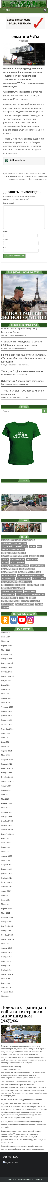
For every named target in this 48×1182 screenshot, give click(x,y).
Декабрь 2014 (6, 983)
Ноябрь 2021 (6, 878)
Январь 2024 (6, 764)
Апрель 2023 (6, 803)
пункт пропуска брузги (25, 604)
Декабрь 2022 (7, 821)
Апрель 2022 (6, 856)
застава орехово (8, 578)
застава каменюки (27, 569)
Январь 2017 (6, 966)
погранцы (23, 598)
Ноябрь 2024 (6, 720)
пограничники (29, 591)
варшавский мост (36, 556)
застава (5, 562)
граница (5, 559)
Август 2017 (6, 961)
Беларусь (5, 540)
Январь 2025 (6, 711)
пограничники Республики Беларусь (30, 594)
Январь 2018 (6, 952)
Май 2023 (5, 799)
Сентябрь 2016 (7, 974)
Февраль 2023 (7, 812)
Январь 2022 (6, 869)
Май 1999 (5, 996)
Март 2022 (5, 860)
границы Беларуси (17, 559)
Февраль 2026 (7, 654)
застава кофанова (9, 575)
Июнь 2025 (5, 689)
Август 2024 (6, 733)
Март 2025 (5, 703)
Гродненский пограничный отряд (14, 546)
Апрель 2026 (6, 646)
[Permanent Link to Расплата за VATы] (24, 54)
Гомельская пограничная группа (14, 543)
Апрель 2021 (6, 909)
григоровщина (32, 559)
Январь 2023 (6, 816)
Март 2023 (5, 808)
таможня (5, 607)
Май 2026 (5, 641)
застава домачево (17, 562)
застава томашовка (9, 582)
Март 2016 (5, 979)
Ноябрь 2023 (6, 773)
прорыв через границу (30, 601)
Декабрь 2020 (7, 926)
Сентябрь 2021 (7, 887)
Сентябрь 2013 (7, 988)
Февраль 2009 (7, 992)
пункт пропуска (8, 604)
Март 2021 (5, 913)
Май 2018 (5, 944)
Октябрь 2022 (7, 830)
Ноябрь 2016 (6, 970)
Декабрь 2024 (7, 716)
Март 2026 (5, 650)
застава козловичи (9, 572)
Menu (8, 10)
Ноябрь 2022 (6, 825)
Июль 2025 (6, 685)
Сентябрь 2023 (7, 781)
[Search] (45, 10)
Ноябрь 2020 (6, 931)
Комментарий (9, 203)
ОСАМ (39, 546)
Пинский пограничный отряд (13, 549)
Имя (5, 232)
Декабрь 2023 (7, 768)
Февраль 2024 (7, 760)
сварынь (39, 604)
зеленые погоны (25, 582)
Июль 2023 (6, 790)
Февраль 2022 (7, 865)
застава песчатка (23, 578)
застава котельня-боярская (29, 572)
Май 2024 (5, 746)
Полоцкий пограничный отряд (13, 553)
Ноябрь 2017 (6, 957)
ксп (41, 585)
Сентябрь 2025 (7, 676)
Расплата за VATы (24, 36)
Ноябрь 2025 (6, 667)
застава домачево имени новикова (15, 565)
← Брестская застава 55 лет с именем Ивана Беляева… (23, 174)
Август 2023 (6, 786)
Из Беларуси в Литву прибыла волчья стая (22, 381)
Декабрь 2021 (6, 874)
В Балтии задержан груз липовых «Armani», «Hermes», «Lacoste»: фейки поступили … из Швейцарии (23, 358)
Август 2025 (6, 681)
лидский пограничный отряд (13, 588)
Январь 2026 (6, 659)
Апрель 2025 (6, 698)
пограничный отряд (9, 598)
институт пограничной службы (14, 585)
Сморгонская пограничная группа (14, 556)
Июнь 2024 (5, 742)
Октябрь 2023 (7, 777)
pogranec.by (38, 1149)
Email (6, 240)
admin (21, 160)
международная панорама (12, 591)
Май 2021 (5, 904)
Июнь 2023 (5, 795)
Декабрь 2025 (7, 663)
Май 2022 (5, 852)
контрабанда (33, 585)
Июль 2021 (5, 895)
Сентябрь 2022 (7, 834)
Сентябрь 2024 (7, 729)
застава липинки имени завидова (31, 575)
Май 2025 (5, 694)
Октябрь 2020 (7, 935)
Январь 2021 (6, 922)
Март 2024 (5, 755)
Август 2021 (6, 891)
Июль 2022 (6, 843)
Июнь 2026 (5, 637)
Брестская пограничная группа (23, 540)
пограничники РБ (8, 594)
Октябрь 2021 (6, 882)
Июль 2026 (6, 632)
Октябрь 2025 (7, 672)
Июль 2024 (5, 738)
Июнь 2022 (5, 847)
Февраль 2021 (7, 917)
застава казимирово (10, 569)
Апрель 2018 (6, 948)
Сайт (5, 247)
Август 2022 (6, 838)
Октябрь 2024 (7, 725)
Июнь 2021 (5, 900)
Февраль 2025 (7, 707)
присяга (32, 598)
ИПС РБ (32, 546)
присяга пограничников (11, 601)
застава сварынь (38, 578)
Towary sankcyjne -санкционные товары (22, 371)
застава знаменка (37, 565)
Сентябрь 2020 (7, 939)
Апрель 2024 (6, 751)
